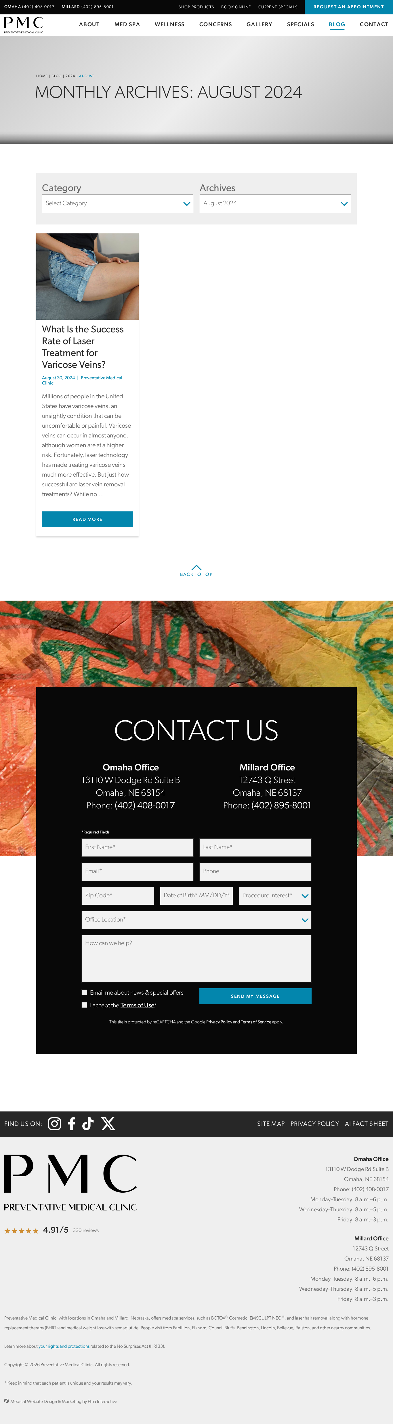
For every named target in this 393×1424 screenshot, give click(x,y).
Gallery (259, 25)
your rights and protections (64, 1346)
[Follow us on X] (108, 1129)
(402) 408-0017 (145, 806)
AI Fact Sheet (367, 1124)
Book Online (236, 7)
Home (41, 76)
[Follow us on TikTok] (88, 1129)
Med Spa (127, 25)
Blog (337, 25)
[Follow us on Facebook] (71, 1129)
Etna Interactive (102, 1402)
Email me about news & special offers (137, 993)
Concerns (215, 25)
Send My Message (255, 996)
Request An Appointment (349, 7)
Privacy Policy (219, 1022)
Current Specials (277, 7)
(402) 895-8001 (281, 806)
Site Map (271, 1124)
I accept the (100, 1006)
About (89, 25)
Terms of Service (256, 1022)
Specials (300, 25)
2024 (70, 76)
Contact (374, 25)
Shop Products (196, 7)
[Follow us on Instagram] (54, 1129)
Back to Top (196, 574)
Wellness (170, 25)
